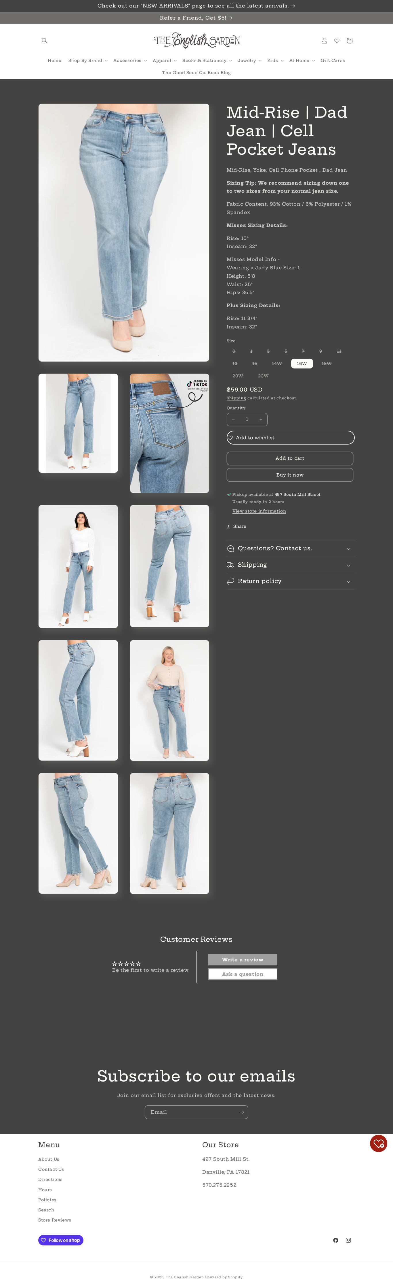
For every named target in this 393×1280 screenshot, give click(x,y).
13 (237, 364)
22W (266, 377)
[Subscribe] (241, 1112)
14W (280, 364)
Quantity (236, 408)
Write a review (242, 960)
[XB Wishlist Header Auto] (337, 40)
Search (46, 1209)
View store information (259, 511)
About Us (49, 1159)
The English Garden (185, 1277)
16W (302, 363)
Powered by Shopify (224, 1277)
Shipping (236, 398)
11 (342, 352)
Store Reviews (54, 1219)
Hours (45, 1189)
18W (330, 364)
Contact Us (51, 1169)
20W (240, 377)
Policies (47, 1199)
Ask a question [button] (242, 974)
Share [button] (240, 526)
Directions (50, 1179)
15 (257, 364)
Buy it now (290, 475)
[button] (44, 40)
